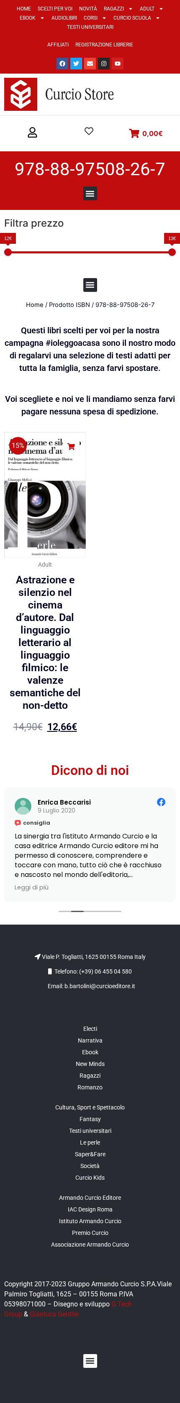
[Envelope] (90, 63)
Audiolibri (64, 18)
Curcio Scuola (132, 18)
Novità (88, 9)
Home (24, 9)
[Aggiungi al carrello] (71, 446)
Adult (147, 9)
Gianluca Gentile (54, 1314)
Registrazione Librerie (104, 45)
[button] (32, 133)
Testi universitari (90, 27)
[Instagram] (104, 63)
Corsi (91, 18)
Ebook (28, 18)
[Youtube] (117, 63)
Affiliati (58, 45)
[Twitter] (76, 63)
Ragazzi (114, 9)
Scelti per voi (55, 9)
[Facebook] (62, 63)
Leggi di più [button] (32, 887)
